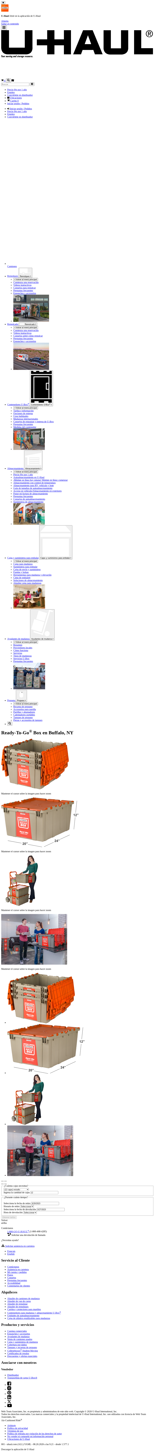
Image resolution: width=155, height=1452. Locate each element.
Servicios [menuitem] (17, 653)
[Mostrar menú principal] (4, 27)
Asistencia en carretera (18, 1269)
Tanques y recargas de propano (22, 1347)
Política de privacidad (17, 1428)
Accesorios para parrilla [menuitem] (24, 709)
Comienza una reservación (26, 330)
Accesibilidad (13, 1283)
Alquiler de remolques (17, 1306)
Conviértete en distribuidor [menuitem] (20, 95)
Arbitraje (11, 1425)
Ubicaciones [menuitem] (15, 98)
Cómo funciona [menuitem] (20, 650)
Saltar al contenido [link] (10, 24)
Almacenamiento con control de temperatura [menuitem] (34, 482)
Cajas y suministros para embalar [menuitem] (23, 558)
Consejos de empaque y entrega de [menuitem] (33, 421)
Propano (21, 700)
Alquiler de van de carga (19, 1301)
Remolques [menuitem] (13, 276)
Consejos (11, 1277)
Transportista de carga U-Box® (22, 1377)
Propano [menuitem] (11, 700)
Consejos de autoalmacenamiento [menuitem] (29, 499)
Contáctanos (13, 1266)
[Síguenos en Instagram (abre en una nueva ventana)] (9, 1389)
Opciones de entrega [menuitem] (23, 413)
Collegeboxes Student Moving (22, 1350)
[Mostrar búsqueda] (8, 80)
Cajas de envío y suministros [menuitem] (27, 569)
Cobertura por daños (17, 1344)
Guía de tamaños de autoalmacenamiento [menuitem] (32, 488)
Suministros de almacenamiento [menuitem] (28, 502)
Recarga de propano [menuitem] (23, 706)
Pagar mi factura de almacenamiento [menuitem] (30, 493)
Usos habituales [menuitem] (20, 416)
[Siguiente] (5, 1181)
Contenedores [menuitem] (18, 404)
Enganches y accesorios (18, 1334)
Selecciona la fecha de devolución (20, 1209)
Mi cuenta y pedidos (17, 1272)
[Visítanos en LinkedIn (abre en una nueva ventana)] (9, 1398)
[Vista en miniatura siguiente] (5, 1183)
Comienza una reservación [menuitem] (26, 282)
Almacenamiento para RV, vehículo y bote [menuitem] (33, 485)
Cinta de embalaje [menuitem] (21, 577)
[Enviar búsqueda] (32, 84)
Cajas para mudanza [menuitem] (23, 564)
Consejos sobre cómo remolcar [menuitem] (28, 336)
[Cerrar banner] (3, 2)
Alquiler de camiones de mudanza (23, 1298)
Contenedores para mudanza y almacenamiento (34, 1313)
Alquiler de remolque (17, 1304)
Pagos (10, 1275)
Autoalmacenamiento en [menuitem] (28, 477)
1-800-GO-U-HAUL (18, 1231)
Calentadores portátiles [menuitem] (24, 714)
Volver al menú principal (26, 279)
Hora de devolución (13, 1212)
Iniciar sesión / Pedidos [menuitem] (18, 103)
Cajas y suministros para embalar (55, 558)
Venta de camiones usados (19, 1339)
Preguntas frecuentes (17, 1280)
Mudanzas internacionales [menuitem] (25, 419)
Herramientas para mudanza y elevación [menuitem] (32, 575)
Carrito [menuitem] (14, 101)
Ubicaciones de (18, 1439)
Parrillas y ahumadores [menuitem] (24, 712)
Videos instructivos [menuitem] (22, 285)
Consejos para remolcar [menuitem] (24, 288)
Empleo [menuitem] (11, 92)
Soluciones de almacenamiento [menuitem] (28, 580)
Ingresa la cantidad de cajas (17, 1192)
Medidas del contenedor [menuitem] (24, 427)
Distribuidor (13, 1375)
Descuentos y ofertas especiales (22, 1356)
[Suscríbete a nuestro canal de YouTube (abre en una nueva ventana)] (9, 1406)
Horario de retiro (12, 1206)
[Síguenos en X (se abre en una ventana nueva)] (9, 1402)
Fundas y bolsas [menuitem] (21, 572)
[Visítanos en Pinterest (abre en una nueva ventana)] (9, 1393)
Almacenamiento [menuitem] (15, 468)
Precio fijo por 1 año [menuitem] (17, 89)
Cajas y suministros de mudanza (22, 1342)
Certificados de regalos (18, 1353)
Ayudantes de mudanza (42, 639)
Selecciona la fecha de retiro (17, 1203)
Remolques (25, 276)
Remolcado (13, 324)
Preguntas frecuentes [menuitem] (23, 290)
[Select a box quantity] (16, 1189)
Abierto (4, 21)
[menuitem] (83, 330)
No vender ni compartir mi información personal (30, 1436)
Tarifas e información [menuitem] (23, 410)
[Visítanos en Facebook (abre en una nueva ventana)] (9, 1384)
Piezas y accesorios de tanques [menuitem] (27, 720)
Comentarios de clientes (18, 1286)
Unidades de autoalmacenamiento (23, 1315)
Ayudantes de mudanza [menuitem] (18, 638)
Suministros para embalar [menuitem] (25, 566)
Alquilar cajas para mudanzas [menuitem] (27, 583)
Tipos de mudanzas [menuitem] (22, 656)
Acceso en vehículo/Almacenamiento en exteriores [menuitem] (37, 491)
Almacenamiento (33, 468)
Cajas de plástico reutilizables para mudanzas (28, 1318)
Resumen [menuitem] (17, 645)
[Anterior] (2, 1181)
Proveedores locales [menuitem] (22, 647)
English (11, 1254)
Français (11, 1251)
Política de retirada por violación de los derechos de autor (34, 1433)
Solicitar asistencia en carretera (20, 1246)
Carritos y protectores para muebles (24, 1309)
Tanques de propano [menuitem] (23, 717)
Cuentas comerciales (17, 1331)
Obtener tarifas (8, 1217)
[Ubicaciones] (13, 80)
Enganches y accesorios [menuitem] (24, 293)
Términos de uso (15, 1431)
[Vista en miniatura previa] (2, 1183)
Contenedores (40, 404)
